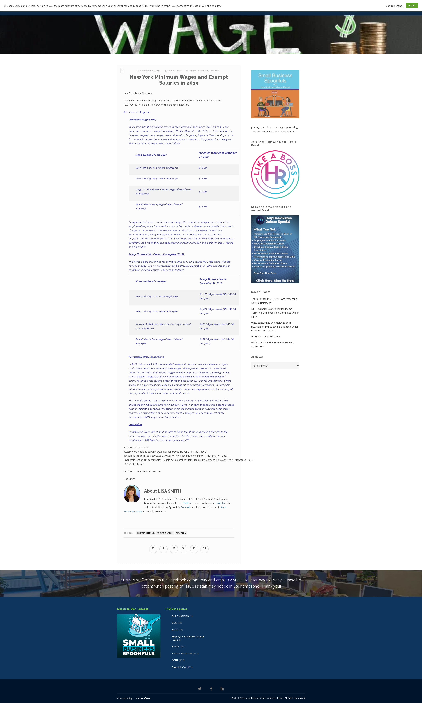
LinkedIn (220, 503)
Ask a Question (180, 615)
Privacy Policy (124, 698)
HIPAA (175, 646)
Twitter (187, 503)
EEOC (175, 629)
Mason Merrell (174, 70)
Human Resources (199, 70)
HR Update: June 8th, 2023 (266, 336)
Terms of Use (143, 698)
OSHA (175, 660)
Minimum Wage (165, 532)
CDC (174, 622)
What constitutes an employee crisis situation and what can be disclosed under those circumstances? (274, 326)
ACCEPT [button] (412, 5)
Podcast (185, 507)
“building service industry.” (164, 238)
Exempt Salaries (145, 532)
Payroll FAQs (179, 667)
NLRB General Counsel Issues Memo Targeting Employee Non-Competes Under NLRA (275, 312)
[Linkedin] (222, 689)
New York (215, 70)
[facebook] (163, 547)
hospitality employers (156, 234)
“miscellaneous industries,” (201, 234)
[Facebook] (211, 689)
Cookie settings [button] (395, 5)
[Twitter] (199, 689)
